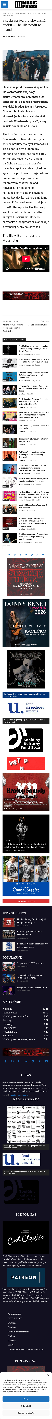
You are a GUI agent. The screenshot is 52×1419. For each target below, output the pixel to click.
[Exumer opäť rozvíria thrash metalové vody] (9, 934)
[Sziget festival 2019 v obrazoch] (9, 966)
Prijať (26, 1399)
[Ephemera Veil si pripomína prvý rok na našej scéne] (9, 946)
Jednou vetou (9, 799)
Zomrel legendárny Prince (38, 325)
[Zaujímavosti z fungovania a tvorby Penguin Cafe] (10, 443)
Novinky (10, 13)
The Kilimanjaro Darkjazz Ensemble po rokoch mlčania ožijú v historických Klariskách (33, 401)
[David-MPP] (4, 36)
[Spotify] (31, 555)
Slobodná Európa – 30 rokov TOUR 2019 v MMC (30, 976)
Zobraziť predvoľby (26, 1413)
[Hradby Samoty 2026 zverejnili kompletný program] (26, 792)
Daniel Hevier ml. (25, 354)
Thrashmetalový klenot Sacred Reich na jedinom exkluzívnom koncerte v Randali (34, 388)
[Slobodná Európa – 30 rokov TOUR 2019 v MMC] (9, 978)
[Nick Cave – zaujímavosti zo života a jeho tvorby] (10, 429)
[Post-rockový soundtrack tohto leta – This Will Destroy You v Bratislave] (10, 363)
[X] (18, 42)
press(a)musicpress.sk (19, 1095)
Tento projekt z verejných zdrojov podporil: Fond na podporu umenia (24, 1147)
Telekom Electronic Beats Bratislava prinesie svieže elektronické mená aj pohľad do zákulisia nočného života (34, 494)
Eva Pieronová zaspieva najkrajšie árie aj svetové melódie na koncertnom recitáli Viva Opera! (32, 467)
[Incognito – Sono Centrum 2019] (9, 990)
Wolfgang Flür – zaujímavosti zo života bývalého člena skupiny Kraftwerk (32, 454)
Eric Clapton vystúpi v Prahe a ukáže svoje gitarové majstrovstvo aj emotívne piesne (33, 536)
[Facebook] (13, 42)
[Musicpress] (26, 5)
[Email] (30, 42)
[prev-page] (4, 547)
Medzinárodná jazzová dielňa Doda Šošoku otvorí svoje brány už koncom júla (33, 375)
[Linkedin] (24, 42)
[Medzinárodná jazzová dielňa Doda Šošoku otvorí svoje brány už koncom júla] (10, 376)
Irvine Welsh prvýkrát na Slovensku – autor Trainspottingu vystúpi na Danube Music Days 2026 (34, 414)
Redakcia (22, 394)
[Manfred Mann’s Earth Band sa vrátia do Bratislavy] (10, 509)
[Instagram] (14, 555)
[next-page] (8, 547)
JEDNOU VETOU (15, 913)
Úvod (4, 13)
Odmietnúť (26, 1406)
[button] (48, 1375)
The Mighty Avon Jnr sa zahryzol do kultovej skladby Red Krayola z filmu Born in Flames (33, 348)
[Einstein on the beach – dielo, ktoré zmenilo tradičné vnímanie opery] (10, 482)
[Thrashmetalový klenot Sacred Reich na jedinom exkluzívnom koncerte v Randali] (10, 390)
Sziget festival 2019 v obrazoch (31, 963)
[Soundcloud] (26, 555)
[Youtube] (43, 555)
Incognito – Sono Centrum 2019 (32, 987)
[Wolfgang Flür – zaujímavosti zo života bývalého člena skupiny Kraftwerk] (10, 456)
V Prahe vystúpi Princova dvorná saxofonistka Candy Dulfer (13, 328)
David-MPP (11, 36)
